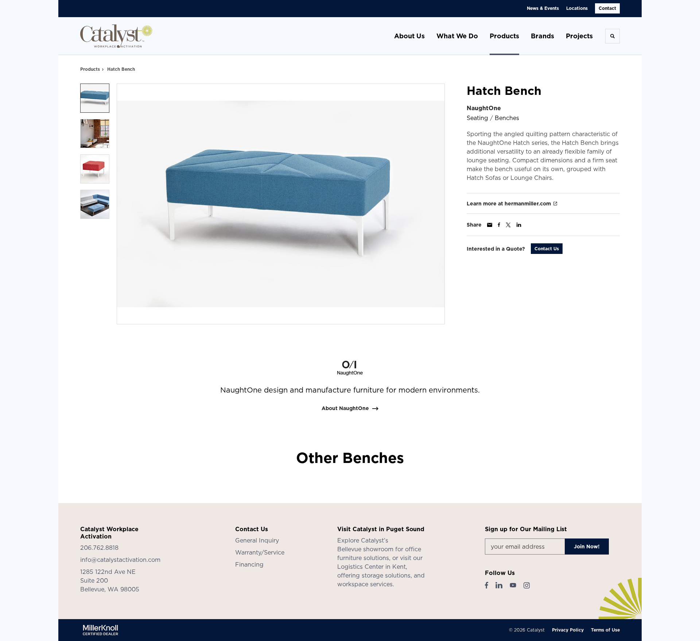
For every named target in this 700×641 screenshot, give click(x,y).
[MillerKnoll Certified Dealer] (100, 630)
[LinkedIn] (498, 585)
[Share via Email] (489, 225)
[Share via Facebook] (499, 225)
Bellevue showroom (365, 549)
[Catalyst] (116, 36)
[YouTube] (513, 585)
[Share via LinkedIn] (518, 225)
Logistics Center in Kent (371, 567)
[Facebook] (486, 585)
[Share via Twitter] (508, 225)
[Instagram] (527, 585)
